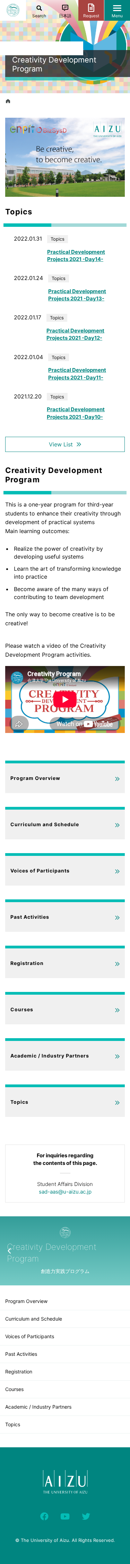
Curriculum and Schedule (44, 824)
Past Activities (29, 917)
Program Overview (35, 778)
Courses (21, 1009)
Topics (19, 1102)
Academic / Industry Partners (49, 1056)
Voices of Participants (40, 870)
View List (61, 444)
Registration (27, 963)
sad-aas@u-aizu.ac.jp (65, 1191)
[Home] (8, 101)
